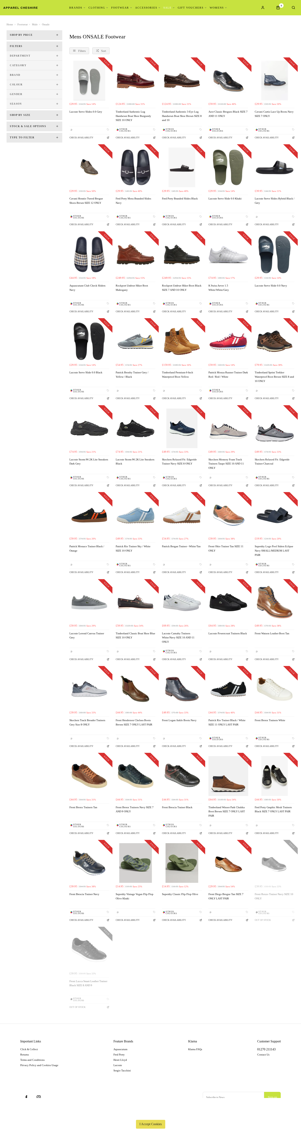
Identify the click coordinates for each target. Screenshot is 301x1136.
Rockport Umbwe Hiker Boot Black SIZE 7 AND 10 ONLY (181, 287)
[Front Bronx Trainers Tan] (89, 776)
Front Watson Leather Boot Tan (272, 633)
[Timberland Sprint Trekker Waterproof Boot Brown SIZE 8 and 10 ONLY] (274, 341)
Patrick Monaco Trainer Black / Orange (86, 548)
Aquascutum (120, 1049)
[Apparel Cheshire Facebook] (26, 1097)
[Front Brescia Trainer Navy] (89, 863)
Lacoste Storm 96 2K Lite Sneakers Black (135, 461)
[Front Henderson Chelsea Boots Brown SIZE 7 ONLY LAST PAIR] (135, 689)
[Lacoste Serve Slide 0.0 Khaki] (228, 167)
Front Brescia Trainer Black (177, 807)
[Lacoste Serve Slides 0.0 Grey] (89, 80)
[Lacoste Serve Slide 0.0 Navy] (274, 254)
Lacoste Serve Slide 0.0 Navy (271, 285)
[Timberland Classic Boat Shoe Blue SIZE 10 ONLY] (135, 602)
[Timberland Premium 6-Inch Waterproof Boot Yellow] (182, 341)
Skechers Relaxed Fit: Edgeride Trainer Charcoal (272, 461)
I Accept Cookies (150, 1124)
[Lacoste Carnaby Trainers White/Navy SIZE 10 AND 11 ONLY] (182, 602)
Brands (75, 7)
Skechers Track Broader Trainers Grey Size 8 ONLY (87, 722)
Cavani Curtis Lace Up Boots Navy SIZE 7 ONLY (274, 114)
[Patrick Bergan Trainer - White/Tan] (182, 515)
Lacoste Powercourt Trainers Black (227, 633)
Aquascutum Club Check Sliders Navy (87, 287)
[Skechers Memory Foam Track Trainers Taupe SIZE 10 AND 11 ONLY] (228, 428)
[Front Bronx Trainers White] (274, 689)
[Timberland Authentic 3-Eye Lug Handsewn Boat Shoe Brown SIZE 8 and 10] (182, 80)
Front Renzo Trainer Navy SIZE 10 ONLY (274, 896)
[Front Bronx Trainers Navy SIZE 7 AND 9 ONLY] (135, 776)
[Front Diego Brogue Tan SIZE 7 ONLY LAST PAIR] (228, 863)
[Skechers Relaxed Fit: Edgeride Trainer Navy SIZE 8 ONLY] (182, 428)
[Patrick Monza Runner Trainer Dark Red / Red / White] (228, 341)
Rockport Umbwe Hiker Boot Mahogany (132, 287)
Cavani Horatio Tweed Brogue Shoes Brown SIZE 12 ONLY (86, 200)
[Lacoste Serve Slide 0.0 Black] (89, 341)
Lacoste (117, 1065)
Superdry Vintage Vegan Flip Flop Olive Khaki (134, 896)
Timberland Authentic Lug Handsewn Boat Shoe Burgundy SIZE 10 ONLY (133, 116)
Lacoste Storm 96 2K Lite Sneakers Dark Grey (88, 461)
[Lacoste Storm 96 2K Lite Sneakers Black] (135, 428)
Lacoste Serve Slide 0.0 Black (85, 372)
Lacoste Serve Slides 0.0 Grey (85, 111)
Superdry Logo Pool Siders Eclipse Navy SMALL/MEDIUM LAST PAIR (274, 550)
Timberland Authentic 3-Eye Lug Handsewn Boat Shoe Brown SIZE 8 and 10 (182, 116)
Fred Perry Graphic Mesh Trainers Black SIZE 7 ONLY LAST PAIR (273, 809)
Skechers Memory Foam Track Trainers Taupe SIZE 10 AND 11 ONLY (226, 463)
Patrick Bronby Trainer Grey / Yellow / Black (132, 374)
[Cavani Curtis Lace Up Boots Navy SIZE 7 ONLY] (274, 80)
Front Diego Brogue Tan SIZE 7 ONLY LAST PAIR (225, 896)
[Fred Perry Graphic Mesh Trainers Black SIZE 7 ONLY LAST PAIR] (274, 776)
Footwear (120, 7)
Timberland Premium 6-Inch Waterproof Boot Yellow (177, 374)
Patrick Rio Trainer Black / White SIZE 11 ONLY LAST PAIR (227, 722)
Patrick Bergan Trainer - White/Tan (181, 546)
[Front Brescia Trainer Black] (182, 776)
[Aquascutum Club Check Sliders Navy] (89, 254)
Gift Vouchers (191, 7)
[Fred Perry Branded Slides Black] (182, 167)
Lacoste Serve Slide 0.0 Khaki (225, 198)
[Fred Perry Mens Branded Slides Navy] (135, 167)
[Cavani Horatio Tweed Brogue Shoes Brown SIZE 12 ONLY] (89, 167)
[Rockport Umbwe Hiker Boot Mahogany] (135, 254)
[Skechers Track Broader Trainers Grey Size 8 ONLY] (89, 689)
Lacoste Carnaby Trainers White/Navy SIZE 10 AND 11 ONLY (178, 637)
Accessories (146, 7)
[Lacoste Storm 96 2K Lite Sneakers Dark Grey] (89, 428)
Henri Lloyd (120, 1059)
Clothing (96, 7)
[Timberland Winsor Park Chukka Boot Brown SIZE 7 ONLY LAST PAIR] (228, 776)
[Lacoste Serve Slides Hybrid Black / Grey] (274, 167)
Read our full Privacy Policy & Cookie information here (150, 1114)
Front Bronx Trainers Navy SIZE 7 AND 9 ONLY (135, 809)
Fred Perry (119, 1054)
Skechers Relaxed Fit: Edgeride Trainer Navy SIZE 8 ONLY (179, 461)
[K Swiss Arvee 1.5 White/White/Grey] (228, 254)
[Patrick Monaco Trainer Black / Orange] (89, 515)
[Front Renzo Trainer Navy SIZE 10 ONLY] (274, 863)
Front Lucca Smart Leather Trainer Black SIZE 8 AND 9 (88, 983)
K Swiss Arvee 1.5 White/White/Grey (218, 287)
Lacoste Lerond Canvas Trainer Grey (86, 635)
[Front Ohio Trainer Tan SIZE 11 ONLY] (228, 515)
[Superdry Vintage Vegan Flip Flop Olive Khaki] (135, 863)
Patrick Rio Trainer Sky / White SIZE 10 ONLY (133, 548)
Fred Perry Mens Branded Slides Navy (133, 200)
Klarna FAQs (195, 1049)
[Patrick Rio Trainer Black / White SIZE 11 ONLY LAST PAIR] (228, 689)
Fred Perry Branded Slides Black (180, 198)
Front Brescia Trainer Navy (84, 894)
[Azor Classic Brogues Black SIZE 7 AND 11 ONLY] (228, 80)
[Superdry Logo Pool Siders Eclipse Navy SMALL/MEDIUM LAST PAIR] (274, 515)
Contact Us (263, 1054)
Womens (217, 7)
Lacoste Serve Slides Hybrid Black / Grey (274, 200)
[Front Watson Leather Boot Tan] (274, 602)
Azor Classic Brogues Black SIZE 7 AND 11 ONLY (228, 114)
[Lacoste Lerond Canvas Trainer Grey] (89, 602)
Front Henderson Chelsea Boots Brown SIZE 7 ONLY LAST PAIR (134, 722)
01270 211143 (266, 1049)
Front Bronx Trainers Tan (83, 807)
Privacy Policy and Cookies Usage (39, 1065)
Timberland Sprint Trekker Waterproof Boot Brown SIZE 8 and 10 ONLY (274, 376)
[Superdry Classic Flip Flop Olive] (182, 863)
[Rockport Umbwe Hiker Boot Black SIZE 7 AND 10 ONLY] (182, 254)
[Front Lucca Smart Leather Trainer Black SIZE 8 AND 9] (89, 950)
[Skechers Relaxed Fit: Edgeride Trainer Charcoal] (274, 428)
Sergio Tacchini (122, 1070)
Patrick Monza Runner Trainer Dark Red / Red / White (228, 374)
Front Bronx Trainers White (270, 720)
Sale (167, 7)
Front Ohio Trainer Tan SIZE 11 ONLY (225, 548)
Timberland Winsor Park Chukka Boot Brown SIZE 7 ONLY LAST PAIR (226, 811)
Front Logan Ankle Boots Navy (179, 720)
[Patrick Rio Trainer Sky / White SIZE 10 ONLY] (135, 515)
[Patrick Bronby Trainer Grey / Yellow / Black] (135, 341)
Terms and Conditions (32, 1059)
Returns (24, 1054)
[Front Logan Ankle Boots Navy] (182, 689)
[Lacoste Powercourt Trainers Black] (228, 602)
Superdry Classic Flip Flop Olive (180, 894)
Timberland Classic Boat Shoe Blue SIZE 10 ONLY (135, 635)
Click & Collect (29, 1049)
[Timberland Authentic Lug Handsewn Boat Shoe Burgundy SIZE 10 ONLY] (135, 80)
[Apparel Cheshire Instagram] (38, 1097)
